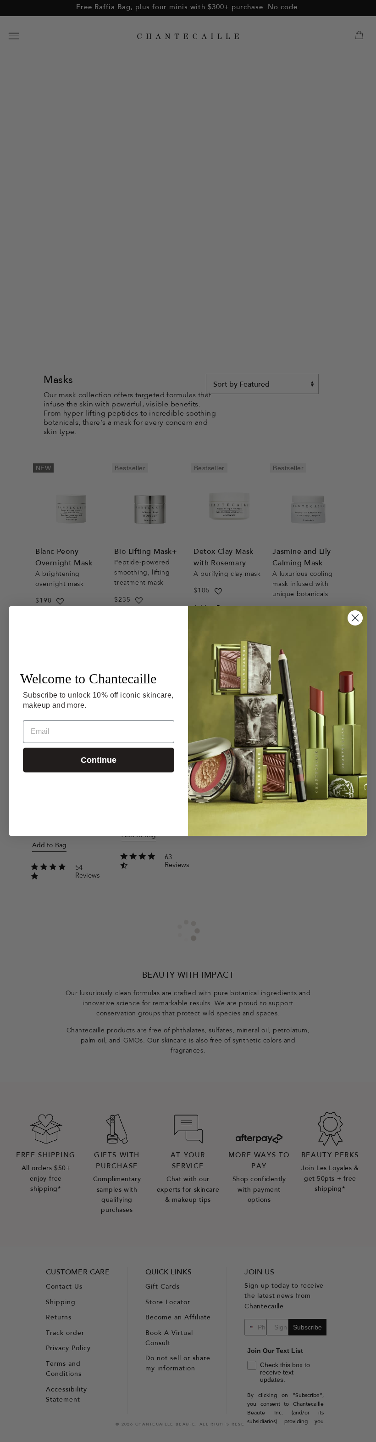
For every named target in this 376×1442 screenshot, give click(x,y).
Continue (98, 760)
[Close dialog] (355, 618)
